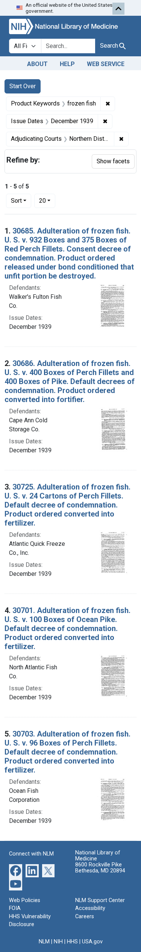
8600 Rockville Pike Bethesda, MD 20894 (100, 868)
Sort (16, 200)
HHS (72, 941)
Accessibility (90, 908)
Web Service (105, 64)
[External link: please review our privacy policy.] (15, 870)
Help (67, 64)
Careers (84, 916)
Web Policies (24, 900)
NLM (44, 941)
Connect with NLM (31, 854)
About (37, 64)
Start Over (22, 86)
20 (47, 200)
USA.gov (92, 941)
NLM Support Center (100, 900)
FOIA (15, 908)
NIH (58, 941)
